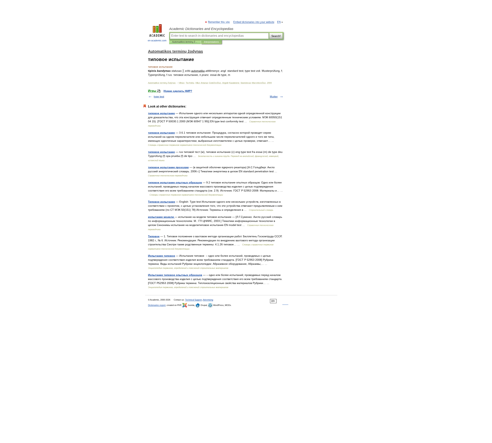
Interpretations (211, 42)
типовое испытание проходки (168, 167)
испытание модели (161, 216)
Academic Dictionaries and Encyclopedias (201, 29)
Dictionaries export (156, 305)
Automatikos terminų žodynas (185, 42)
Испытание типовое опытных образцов (175, 274)
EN (279, 22)
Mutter (274, 96)
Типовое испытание (161, 201)
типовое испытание (161, 113)
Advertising (208, 300)
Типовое (154, 236)
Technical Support (193, 300)
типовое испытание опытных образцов (175, 182)
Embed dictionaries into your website (253, 22)
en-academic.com (157, 40)
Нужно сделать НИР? (178, 90)
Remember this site (219, 22)
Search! (276, 35)
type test (159, 96)
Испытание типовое (161, 255)
